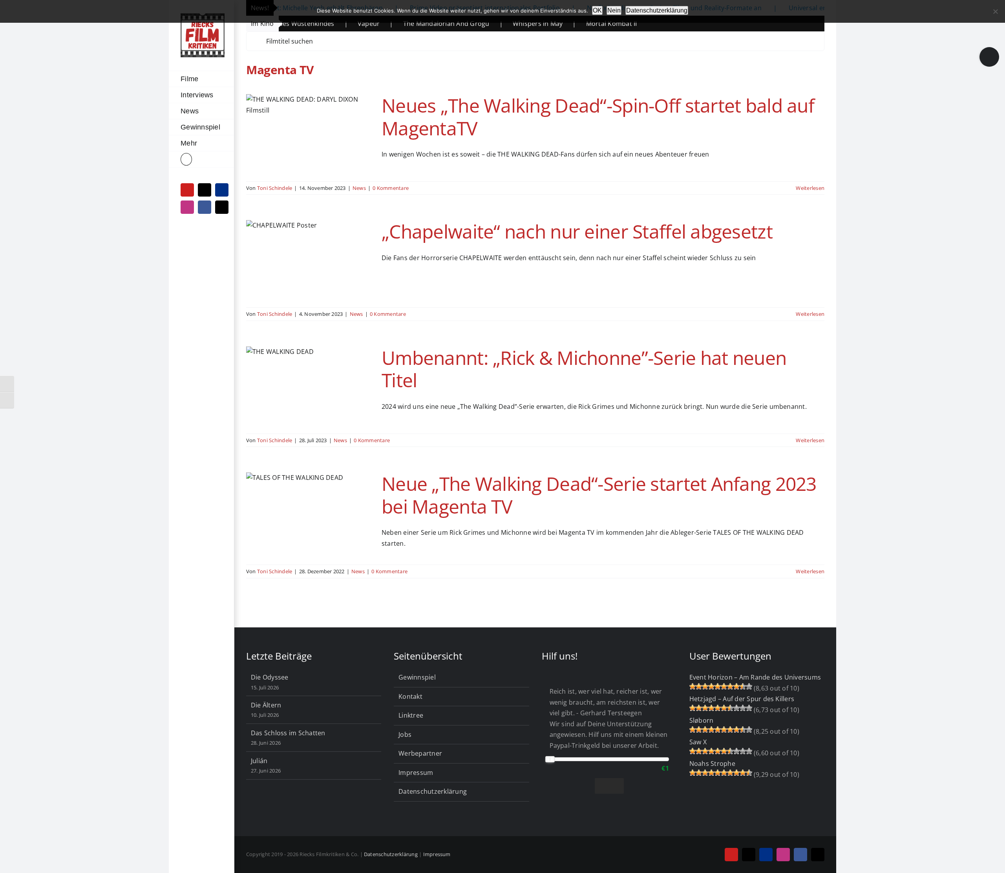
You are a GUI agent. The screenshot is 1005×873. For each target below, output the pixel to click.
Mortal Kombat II (574, 23)
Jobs (404, 734)
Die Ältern (266, 705)
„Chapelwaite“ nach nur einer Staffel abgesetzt (577, 231)
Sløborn (701, 720)
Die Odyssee (270, 677)
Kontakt (410, 696)
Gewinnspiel (417, 677)
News (359, 187)
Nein (614, 10)
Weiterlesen (810, 187)
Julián (259, 760)
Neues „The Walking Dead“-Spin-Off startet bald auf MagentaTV (598, 117)
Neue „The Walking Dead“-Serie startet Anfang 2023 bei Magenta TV (599, 495)
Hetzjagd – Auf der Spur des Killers (741, 698)
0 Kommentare (391, 187)
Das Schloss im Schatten (288, 733)
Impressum (415, 772)
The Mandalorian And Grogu (409, 23)
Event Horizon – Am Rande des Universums (755, 677)
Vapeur (332, 23)
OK (597, 10)
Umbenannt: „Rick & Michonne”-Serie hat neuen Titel (584, 369)
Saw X (698, 742)
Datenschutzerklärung (432, 791)
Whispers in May (501, 23)
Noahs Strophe (712, 763)
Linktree (410, 715)
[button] (201, 159)
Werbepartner (420, 753)
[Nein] (995, 11)
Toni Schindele (274, 187)
